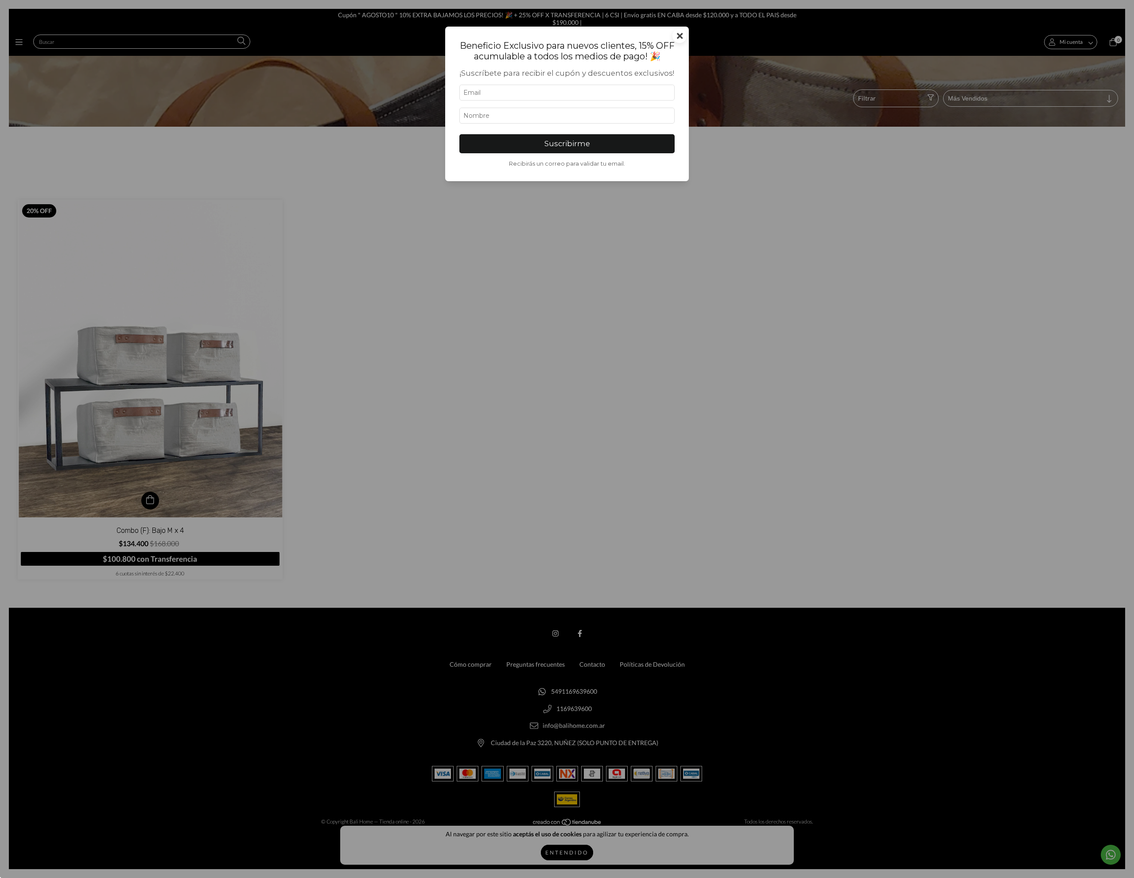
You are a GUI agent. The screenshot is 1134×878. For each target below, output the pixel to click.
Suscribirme (567, 143)
